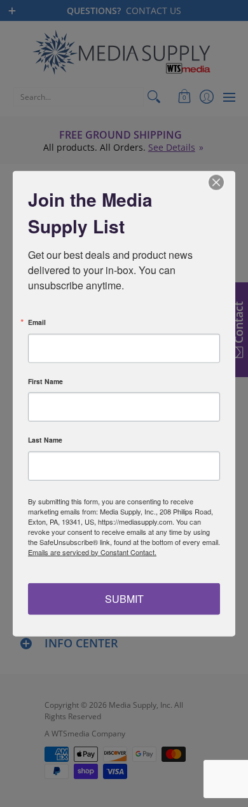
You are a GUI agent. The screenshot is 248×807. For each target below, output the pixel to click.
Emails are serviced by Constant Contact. (92, 551)
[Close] (223, 182)
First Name (45, 381)
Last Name (45, 440)
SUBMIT (124, 598)
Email (37, 322)
